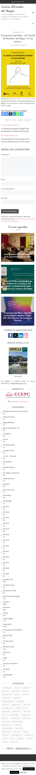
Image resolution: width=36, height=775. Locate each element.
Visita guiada (7, 675)
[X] (10, 114)
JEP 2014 (6, 512)
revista (16, 732)
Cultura (16, 698)
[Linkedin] (14, 114)
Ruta (25, 732)
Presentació (18, 32)
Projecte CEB (7, 635)
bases (5, 691)
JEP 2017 (6, 529)
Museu (5, 721)
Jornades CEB (8, 579)
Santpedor (28, 735)
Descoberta (7, 462)
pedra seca (6, 725)
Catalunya (6, 694)
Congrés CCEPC (8, 450)
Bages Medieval (8, 422)
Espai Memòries (8, 478)
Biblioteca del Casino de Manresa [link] (22, 99)
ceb (16, 694)
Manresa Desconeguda (11, 596)
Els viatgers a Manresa (11, 473)
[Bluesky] (6, 114)
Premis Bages (8, 619)
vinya (30, 738)
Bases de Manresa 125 (11, 428)
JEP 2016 (6, 523)
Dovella (20, 701)
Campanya (7, 434)
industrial (16, 711)
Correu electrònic (8, 189)
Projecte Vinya (8, 641)
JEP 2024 (6, 568)
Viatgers (20, 738)
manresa (15, 718)
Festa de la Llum (8, 490)
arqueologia (7, 688)
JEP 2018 (6, 535)
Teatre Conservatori (10, 663)
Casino (25, 691)
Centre (5, 439)
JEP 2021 (6, 551)
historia (6, 711)
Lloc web (4, 198)
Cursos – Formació (9, 456)
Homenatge (7, 501)
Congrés (6, 698)
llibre (20, 120)
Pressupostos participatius (12, 630)
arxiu (17, 688)
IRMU (27, 711)
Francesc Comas (21, 708)
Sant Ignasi (17, 735)
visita (5, 742)
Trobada (6, 669)
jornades (14, 715)
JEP (4, 715)
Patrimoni (6, 607)
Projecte (19, 728)
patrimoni (17, 721)
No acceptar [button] (14, 772)
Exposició (6, 484)
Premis (5, 613)
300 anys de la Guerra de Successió (15, 411)
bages (7, 120)
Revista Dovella (8, 647)
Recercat (6, 732)
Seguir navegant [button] (29, 769)
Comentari (5, 154)
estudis (5, 705)
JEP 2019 (6, 540)
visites (14, 742)
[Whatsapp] (18, 114)
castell (14, 120)
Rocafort (27, 120)
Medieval (27, 718)
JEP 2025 (6, 574)
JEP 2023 (6, 563)
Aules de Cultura (9, 417)
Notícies (6, 602)
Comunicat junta (9, 445)
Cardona (15, 691)
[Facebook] (3, 114)
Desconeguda (8, 701)
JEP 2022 (6, 557)
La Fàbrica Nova (8, 585)
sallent (5, 735)
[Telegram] (21, 114)
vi (12, 738)
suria (4, 738)
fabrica (26, 705)
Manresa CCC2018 (9, 591)
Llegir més (23, 772)
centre (25, 694)
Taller (5, 658)
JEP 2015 (6, 518)
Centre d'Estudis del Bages (12, 9)
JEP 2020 (6, 546)
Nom (3, 179)
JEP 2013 (6, 506)
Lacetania (25, 715)
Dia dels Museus (9, 467)
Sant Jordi (6, 652)
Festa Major (7, 495)
